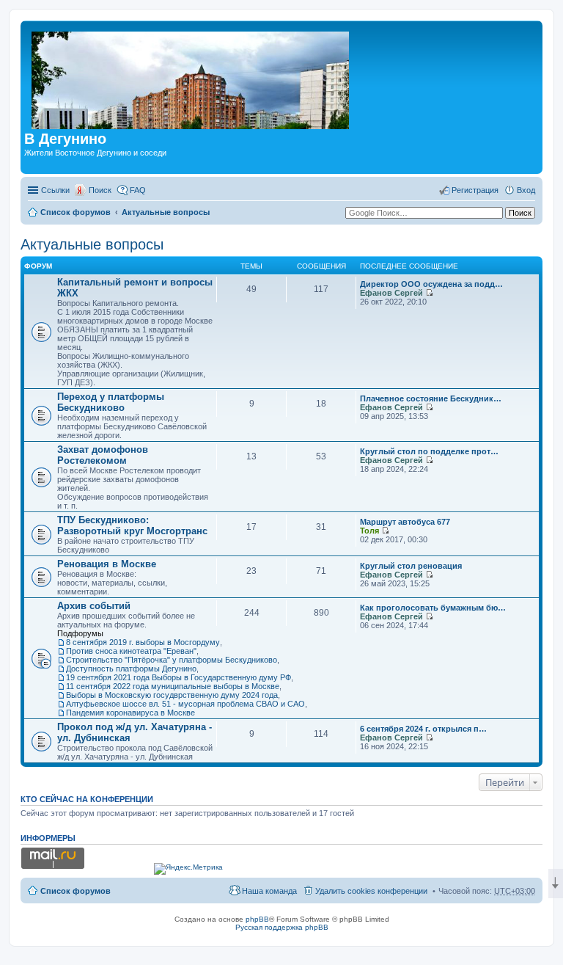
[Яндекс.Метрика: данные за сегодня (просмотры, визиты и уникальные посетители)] (188, 869)
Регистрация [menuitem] (475, 190)
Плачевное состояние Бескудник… (430, 398)
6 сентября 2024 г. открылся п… (423, 728)
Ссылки (55, 190)
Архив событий (93, 605)
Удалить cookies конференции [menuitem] (371, 890)
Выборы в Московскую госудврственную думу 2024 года (172, 695)
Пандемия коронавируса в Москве (130, 712)
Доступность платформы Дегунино (131, 668)
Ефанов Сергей (391, 292)
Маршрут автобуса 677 (405, 521)
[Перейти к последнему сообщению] (429, 292)
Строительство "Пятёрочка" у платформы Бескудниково (171, 659)
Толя (369, 530)
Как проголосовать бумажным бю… (433, 607)
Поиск (100, 190)
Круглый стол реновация (411, 565)
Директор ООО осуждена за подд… (431, 284)
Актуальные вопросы (166, 212)
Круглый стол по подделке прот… (429, 451)
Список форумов (75, 212)
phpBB (257, 919)
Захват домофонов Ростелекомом (102, 455)
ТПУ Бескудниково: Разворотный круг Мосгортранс (132, 525)
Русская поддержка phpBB (281, 927)
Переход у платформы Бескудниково (110, 402)
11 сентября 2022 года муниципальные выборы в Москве (172, 686)
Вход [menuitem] (526, 190)
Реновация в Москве (106, 563)
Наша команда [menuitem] (269, 890)
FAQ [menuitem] (138, 190)
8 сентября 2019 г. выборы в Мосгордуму (143, 642)
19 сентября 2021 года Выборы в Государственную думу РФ (178, 677)
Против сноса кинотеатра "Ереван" (131, 651)
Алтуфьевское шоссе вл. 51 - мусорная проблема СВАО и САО (185, 703)
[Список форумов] (191, 77)
